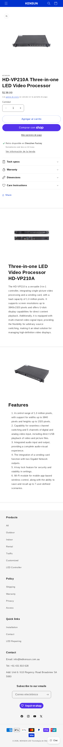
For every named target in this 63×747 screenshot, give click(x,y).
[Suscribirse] (47, 694)
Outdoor (10, 532)
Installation (12, 627)
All (7, 525)
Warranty (11, 594)
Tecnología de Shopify (41, 741)
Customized (12, 560)
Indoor (9, 539)
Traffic (9, 553)
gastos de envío (12, 97)
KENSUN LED (25, 741)
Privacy (10, 601)
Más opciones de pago (31, 135)
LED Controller (14, 567)
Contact (10, 634)
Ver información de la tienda (20, 151)
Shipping (10, 587)
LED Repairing (13, 641)
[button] (6, 3)
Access (10, 608)
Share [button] (8, 195)
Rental (9, 546)
